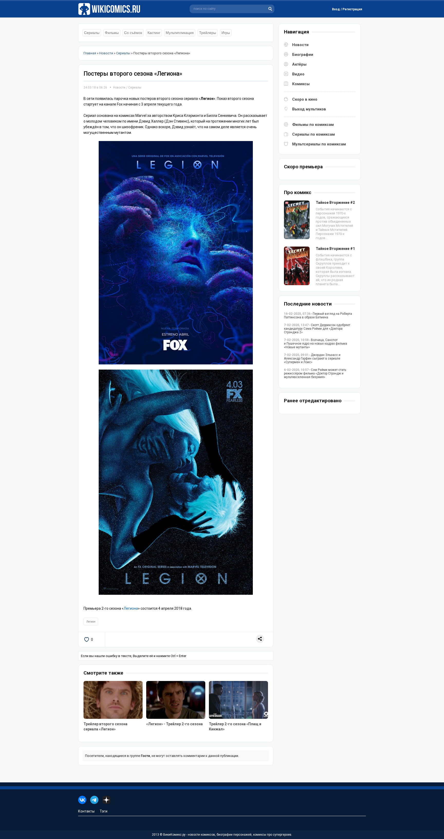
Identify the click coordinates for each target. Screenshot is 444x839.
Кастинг (153, 33)
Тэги (103, 811)
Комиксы (301, 84)
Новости (119, 87)
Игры (225, 33)
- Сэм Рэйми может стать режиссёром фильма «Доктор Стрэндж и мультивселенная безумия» (315, 373)
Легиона (131, 608)
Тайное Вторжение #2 (335, 202)
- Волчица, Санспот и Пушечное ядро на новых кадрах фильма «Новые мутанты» (315, 343)
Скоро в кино (304, 99)
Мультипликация (180, 33)
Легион (90, 621)
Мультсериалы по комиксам (319, 144)
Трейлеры (207, 33)
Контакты (86, 811)
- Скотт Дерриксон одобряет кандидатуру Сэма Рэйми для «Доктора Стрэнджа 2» (317, 328)
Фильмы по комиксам (313, 124)
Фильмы (112, 33)
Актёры (299, 64)
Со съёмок (133, 33)
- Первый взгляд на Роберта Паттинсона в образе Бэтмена (318, 315)
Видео (298, 74)
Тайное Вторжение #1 (335, 249)
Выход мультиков (309, 109)
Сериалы (91, 33)
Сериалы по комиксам (313, 134)
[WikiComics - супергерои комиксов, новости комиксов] (110, 9)
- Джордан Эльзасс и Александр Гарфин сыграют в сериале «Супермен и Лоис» (312, 358)
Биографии (302, 54)
